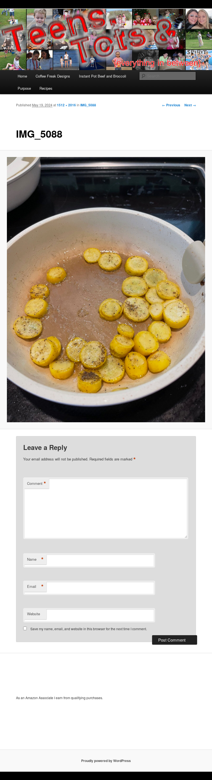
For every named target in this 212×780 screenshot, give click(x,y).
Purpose (24, 88)
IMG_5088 (88, 104)
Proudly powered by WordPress (106, 760)
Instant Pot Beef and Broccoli (102, 76)
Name (35, 559)
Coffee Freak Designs (53, 76)
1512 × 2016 (66, 104)
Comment (36, 483)
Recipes (45, 88)
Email (35, 586)
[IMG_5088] (106, 289)
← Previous (171, 104)
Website (33, 613)
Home (22, 76)
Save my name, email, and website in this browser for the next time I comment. (88, 628)
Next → (190, 104)
